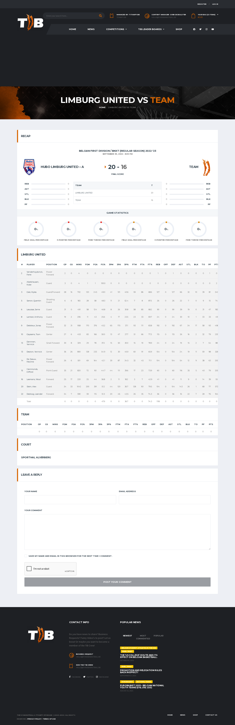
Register (201, 4)
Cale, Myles (31, 292)
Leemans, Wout (34, 379)
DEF (173, 264)
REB (158, 264)
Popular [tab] (158, 635)
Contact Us (211, 715)
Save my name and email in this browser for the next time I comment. (70, 556)
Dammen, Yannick (31, 343)
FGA (95, 264)
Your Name (30, 491)
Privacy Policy (34, 719)
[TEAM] (206, 166)
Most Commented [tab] (143, 637)
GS (71, 264)
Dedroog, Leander (34, 394)
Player (31, 264)
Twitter (89, 677)
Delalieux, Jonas (34, 325)
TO (203, 264)
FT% (150, 264)
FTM (134, 264)
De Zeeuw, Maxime (31, 360)
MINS (79, 264)
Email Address (127, 491)
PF (209, 264)
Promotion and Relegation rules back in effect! (141, 671)
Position (51, 264)
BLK (196, 264)
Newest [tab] (127, 635)
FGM (87, 264)
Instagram (104, 677)
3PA (119, 264)
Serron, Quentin (34, 300)
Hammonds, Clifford (32, 370)
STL (188, 264)
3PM (111, 264)
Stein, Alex (31, 386)
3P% (126, 264)
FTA (142, 264)
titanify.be (121, 17)
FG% (103, 264)
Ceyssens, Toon (33, 334)
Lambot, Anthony (35, 317)
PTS (216, 264)
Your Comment (33, 510)
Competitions (115, 29)
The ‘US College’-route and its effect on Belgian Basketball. (138, 656)
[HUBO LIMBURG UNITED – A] (29, 166)
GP (64, 264)
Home (72, 29)
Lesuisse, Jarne (33, 309)
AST (181, 264)
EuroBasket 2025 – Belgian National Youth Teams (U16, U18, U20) (142, 686)
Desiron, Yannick (34, 352)
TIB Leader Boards (150, 29)
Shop (179, 29)
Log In (215, 4)
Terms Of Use (49, 719)
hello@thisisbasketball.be (164, 17)
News (91, 29)
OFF (166, 264)
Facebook (76, 677)
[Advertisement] (117, 60)
